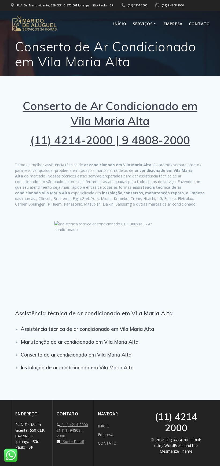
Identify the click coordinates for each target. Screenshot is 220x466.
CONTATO (199, 23)
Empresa (173, 23)
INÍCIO (119, 23)
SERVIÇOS (143, 23)
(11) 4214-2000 (74, 424)
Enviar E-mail (72, 442)
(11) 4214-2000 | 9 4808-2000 (110, 140)
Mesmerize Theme (176, 451)
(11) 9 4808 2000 (173, 5)
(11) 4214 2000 (137, 5)
